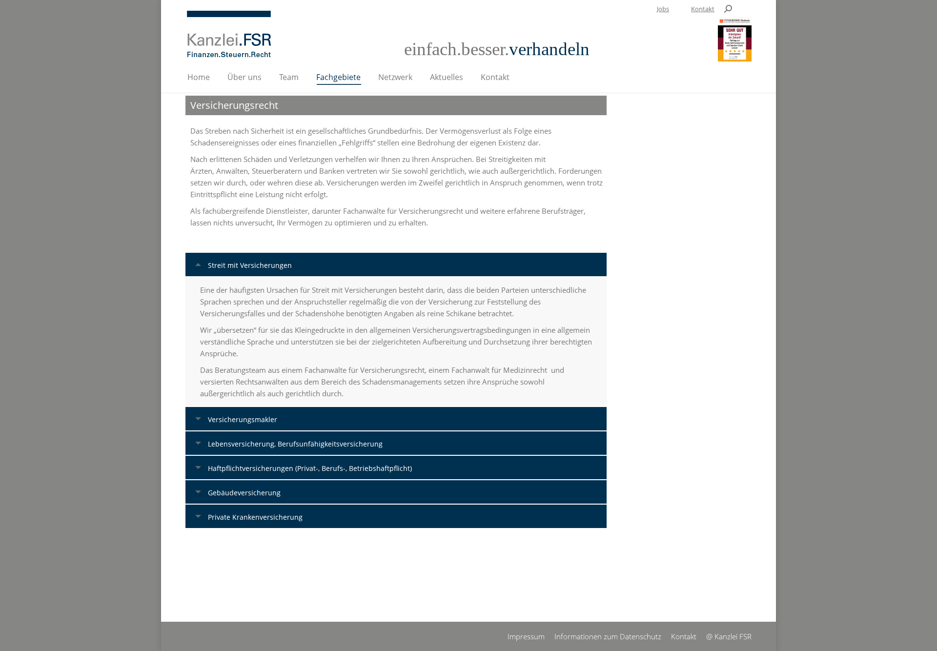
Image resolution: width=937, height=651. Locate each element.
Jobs (663, 8)
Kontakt (702, 8)
